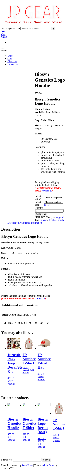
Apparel (60, 217)
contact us (47, 190)
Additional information (30, 222)
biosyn (44, 220)
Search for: (6, 459)
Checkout (12, 61)
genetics (52, 220)
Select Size (38, 203)
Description (13, 222)
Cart (9, 58)
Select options (11, 382)
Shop (10, 55)
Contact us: (13, 64)
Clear (46, 205)
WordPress (27, 465)
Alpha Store (48, 465)
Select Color (38, 197)
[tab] (13, 222)
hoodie (61, 220)
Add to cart (41, 214)
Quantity (39, 208)
